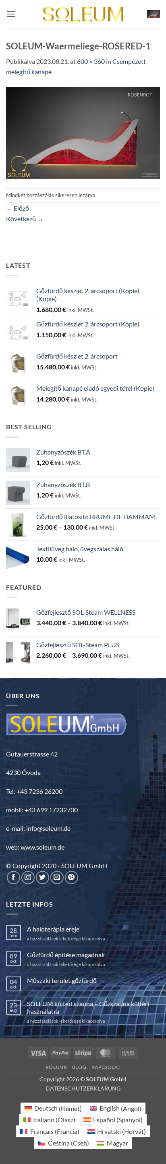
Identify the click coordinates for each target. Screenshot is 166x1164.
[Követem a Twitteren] (42, 877)
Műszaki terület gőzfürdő (62, 980)
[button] (11, 14)
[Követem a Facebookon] (13, 877)
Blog (79, 1067)
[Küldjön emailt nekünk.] (57, 877)
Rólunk (56, 1067)
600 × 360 (91, 61)
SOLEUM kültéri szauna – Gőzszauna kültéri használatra (88, 1007)
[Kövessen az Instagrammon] (28, 877)
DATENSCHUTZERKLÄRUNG (83, 1088)
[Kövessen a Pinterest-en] (71, 877)
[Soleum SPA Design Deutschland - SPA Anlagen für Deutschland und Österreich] (83, 14)
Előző (17, 208)
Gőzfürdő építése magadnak (66, 954)
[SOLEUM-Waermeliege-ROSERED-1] (83, 131)
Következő (25, 218)
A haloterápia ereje (53, 929)
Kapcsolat (106, 1067)
